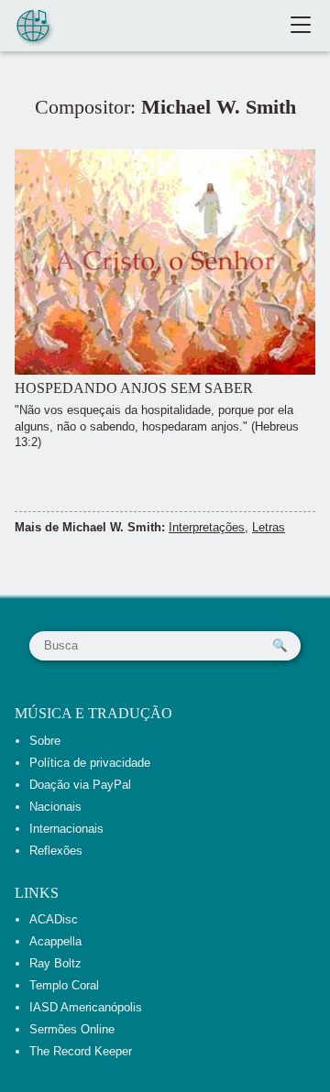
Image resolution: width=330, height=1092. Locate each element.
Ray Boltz (55, 963)
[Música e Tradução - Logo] (33, 27)
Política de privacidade (89, 763)
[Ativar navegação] (300, 25)
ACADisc (53, 919)
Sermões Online (72, 1029)
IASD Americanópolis (85, 1007)
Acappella (55, 941)
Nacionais (55, 807)
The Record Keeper (80, 1051)
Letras (268, 527)
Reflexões (55, 850)
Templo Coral (64, 985)
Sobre (44, 741)
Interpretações (207, 527)
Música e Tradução (93, 713)
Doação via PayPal (80, 785)
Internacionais (66, 828)
